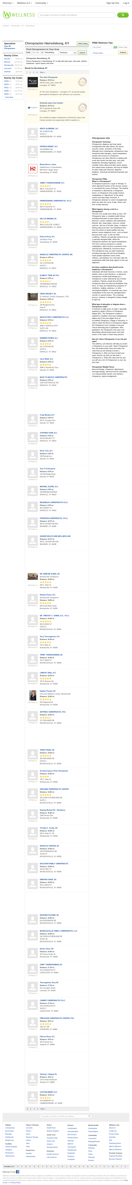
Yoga (28, 1146)
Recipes (91, 1160)
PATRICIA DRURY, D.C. (49, 146)
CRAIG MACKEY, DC (48, 294)
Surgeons (71, 1156)
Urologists (71, 1159)
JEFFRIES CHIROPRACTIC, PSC (53, 712)
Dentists (29, 1153)
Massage (8, 1134)
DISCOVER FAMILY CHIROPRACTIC (54, 864)
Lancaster (7, 68)
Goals (90, 1154)
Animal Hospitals (11, 1147)
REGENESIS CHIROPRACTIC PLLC (54, 502)
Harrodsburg (30, 26)
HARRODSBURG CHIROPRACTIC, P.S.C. (56, 201)
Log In (126, 3)
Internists (71, 1141)
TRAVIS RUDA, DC (47, 750)
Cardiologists (72, 1128)
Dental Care (30, 1150)
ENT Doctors (72, 1134)
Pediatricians (72, 1150)
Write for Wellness (115, 1149)
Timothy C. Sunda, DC (49, 828)
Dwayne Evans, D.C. (48, 595)
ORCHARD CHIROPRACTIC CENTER (54, 789)
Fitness (28, 1131)
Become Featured (115, 1159)
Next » (42, 72)
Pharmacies (9, 1153)
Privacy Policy (97, 53)
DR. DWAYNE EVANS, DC (50, 574)
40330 (6, 81)
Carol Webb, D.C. (46, 359)
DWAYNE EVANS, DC (48, 879)
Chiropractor (15, 26)
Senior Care (51, 1135)
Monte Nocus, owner (48, 164)
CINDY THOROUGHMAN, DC (51, 965)
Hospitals (8, 1150)
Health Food (51, 1128)
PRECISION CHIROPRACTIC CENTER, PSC (57, 1018)
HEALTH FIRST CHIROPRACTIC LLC (54, 317)
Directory (7, 3)
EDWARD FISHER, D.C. (49, 338)
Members (91, 1148)
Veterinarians (10, 1156)
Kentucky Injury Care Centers (51, 103)
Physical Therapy (32, 1137)
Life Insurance (52, 1157)
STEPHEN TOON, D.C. (48, 433)
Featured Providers (115, 1156)
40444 (6, 94)
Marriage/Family (94, 1141)
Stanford (7, 72)
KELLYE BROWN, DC (48, 219)
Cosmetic (29, 1128)
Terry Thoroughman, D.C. (50, 636)
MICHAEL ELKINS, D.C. (49, 487)
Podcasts (91, 1157)
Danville (7, 59)
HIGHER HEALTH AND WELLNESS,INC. (55, 536)
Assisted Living (52, 1138)
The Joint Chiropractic (49, 77)
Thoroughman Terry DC (49, 983)
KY (23, 26)
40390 (6, 91)
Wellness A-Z (23, 3)
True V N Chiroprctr (47, 469)
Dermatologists (73, 1131)
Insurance (50, 1151)
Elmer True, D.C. (46, 451)
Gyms (28, 1134)
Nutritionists (9, 1137)
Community (40, 3)
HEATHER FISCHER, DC (49, 915)
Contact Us (113, 1131)
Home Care (51, 1141)
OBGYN (70, 1144)
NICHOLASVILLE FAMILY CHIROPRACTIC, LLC (58, 931)
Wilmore (7, 62)
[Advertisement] (50, 34)
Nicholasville (9, 65)
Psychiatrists (92, 1128)
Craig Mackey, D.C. (47, 415)
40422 (6, 88)
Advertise (112, 1137)
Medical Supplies (53, 1131)
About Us (112, 1128)
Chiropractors (10, 1128)
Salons (28, 1140)
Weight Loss (9, 1140)
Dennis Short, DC (47, 949)
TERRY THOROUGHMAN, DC (51, 655)
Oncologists (72, 1147)
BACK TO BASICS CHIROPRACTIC (53, 377)
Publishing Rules (115, 1143)
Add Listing (83, 43)
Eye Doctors (9, 1131)
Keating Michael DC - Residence (52, 810)
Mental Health (93, 1125)
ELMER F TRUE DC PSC (49, 275)
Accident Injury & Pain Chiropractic (54, 771)
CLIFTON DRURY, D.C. (49, 1092)
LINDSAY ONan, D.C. (48, 673)
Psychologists (93, 1131)
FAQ (110, 1140)
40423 (6, 84)
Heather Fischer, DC (48, 691)
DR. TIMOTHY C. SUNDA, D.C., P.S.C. (54, 616)
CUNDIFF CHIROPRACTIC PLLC (52, 1000)
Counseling (92, 1135)
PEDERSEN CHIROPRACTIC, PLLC (54, 518)
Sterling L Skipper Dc (48, 1074)
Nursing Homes (52, 1147)
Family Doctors (73, 1138)
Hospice (50, 1144)
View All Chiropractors (9, 47)
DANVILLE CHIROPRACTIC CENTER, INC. (56, 255)
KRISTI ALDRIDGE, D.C (49, 129)
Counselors (92, 1138)
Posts (90, 1151)
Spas (28, 1143)
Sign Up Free (112, 3)
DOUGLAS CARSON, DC (49, 846)
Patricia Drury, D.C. (47, 237)
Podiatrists (71, 1153)
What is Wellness (115, 1146)
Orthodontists (30, 1156)
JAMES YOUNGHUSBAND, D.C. (52, 183)
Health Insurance (53, 1154)
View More (9, 97)
